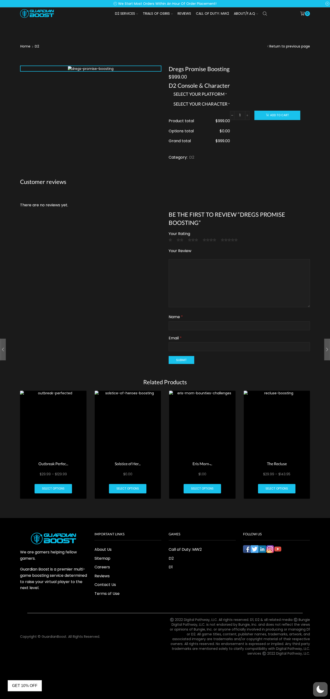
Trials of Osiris (156, 13)
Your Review (180, 251)
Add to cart (279, 115)
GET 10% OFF (24, 686)
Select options (53, 489)
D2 (37, 46)
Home (25, 46)
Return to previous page (289, 46)
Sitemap (102, 558)
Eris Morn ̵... (202, 463)
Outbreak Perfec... (53, 463)
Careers (102, 567)
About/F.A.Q (244, 13)
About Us (103, 549)
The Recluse (277, 463)
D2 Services (125, 13)
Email (175, 338)
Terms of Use (107, 593)
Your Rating (179, 233)
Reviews (184, 13)
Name (176, 317)
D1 (171, 567)
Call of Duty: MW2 (212, 13)
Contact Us (105, 584)
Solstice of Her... (128, 463)
